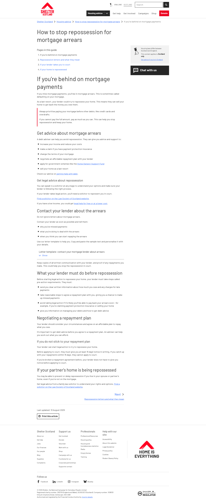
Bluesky (90, 482)
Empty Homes (86, 453)
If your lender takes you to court (55, 64)
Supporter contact (65, 466)
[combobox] (149, 5)
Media (83, 449)
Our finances (41, 447)
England (118, 5)
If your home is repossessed (53, 69)
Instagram (75, 482)
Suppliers (40, 459)
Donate (61, 440)
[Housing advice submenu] (107, 13)
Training (84, 457)
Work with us (63, 447)
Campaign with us (65, 455)
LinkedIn (60, 482)
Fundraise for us (65, 459)
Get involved (63, 436)
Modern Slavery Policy (110, 458)
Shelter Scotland (45, 21)
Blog (38, 455)
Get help (40, 440)
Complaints (41, 463)
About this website (109, 443)
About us (40, 436)
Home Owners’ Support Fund (90, 163)
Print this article (50, 416)
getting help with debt (67, 173)
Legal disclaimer (108, 447)
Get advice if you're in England (152, 60)
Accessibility (107, 439)
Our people (41, 451)
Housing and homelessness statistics (89, 445)
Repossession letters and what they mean (60, 59)
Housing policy (86, 440)
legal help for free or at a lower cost (90, 203)
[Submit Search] (166, 5)
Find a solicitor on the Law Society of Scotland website (63, 198)
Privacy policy (107, 451)
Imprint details (87, 497)
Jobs (39, 444)
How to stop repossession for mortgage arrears (97, 21)
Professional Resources (89, 436)
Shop (61, 451)
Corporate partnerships (67, 463)
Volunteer (62, 444)
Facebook (44, 482)
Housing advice (95, 13)
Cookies (105, 454)
